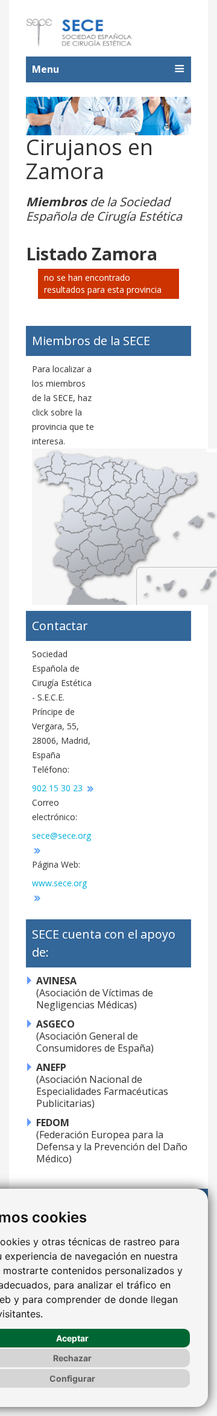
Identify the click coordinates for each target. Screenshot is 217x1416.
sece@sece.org (61, 835)
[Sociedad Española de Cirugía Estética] (79, 32)
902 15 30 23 (58, 788)
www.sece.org (59, 883)
